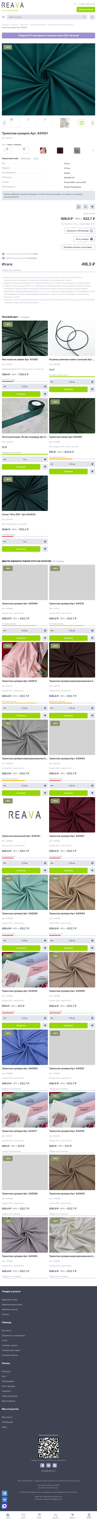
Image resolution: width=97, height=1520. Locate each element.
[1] (15, 123)
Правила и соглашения (13, 1335)
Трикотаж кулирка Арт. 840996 (20, 603)
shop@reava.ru (48, 1470)
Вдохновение (8, 1401)
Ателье (5, 1314)
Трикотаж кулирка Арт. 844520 (19, 991)
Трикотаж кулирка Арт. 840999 (67, 991)
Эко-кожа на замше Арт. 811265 (20, 359)
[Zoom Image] (48, 79)
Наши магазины (10, 1396)
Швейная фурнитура (12, 1304)
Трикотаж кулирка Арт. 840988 (20, 1193)
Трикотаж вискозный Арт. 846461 (21, 836)
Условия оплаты (10, 1355)
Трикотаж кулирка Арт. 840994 (67, 913)
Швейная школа (10, 1309)
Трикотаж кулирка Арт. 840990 (20, 1068)
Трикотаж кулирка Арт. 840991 (66, 836)
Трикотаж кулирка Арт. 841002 (66, 1068)
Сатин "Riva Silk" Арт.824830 (18, 514)
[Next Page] (93, 150)
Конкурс (6, 1371)
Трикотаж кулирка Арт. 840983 (67, 758)
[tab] (10, 158)
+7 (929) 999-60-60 (86, 4)
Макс (4, 1427)
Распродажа (8, 1381)
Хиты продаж (8, 1386)
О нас (4, 1340)
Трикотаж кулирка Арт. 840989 (20, 913)
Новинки (6, 1391)
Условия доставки (11, 1350)
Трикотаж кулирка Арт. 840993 (67, 1193)
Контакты (6, 1330)
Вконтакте (7, 1417)
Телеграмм (7, 1422)
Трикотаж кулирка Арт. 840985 (20, 1256)
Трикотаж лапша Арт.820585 (65, 437)
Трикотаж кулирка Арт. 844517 (19, 1131)
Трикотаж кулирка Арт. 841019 (66, 603)
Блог (4, 1376)
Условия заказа (9, 1345)
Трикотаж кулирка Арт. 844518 (66, 1131)
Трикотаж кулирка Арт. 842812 (19, 681)
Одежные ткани (10, 1299)
